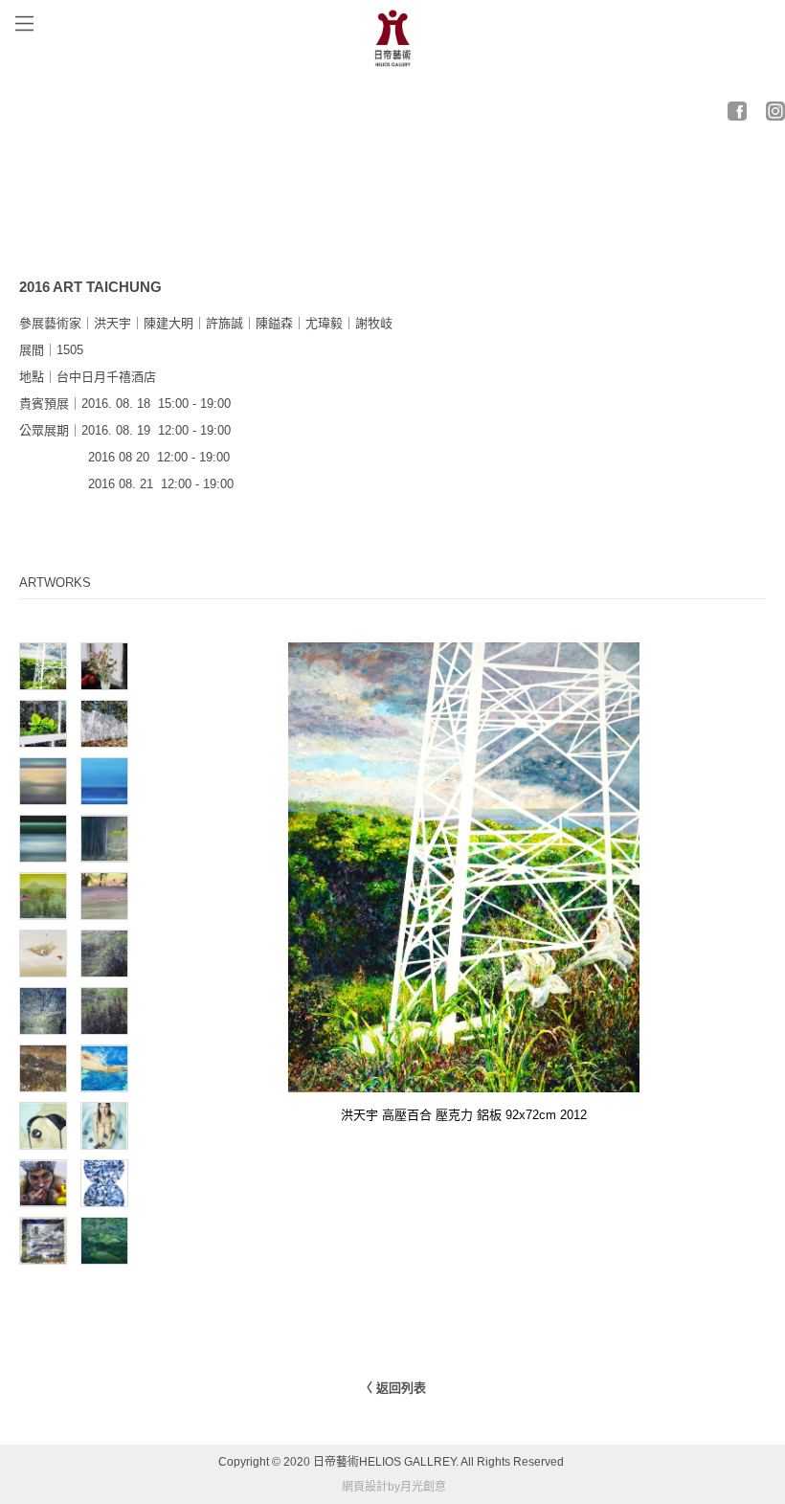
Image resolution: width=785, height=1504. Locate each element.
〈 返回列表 (393, 1388)
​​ (737, 108)
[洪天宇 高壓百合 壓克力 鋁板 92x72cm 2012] (463, 1078)
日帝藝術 (336, 1462)
